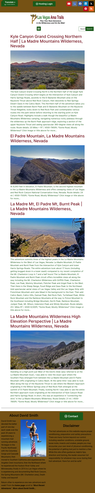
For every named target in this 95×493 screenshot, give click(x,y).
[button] (39, 29)
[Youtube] (69, 3)
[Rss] (91, 8)
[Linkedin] (85, 3)
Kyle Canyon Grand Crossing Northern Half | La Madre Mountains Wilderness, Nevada (46, 41)
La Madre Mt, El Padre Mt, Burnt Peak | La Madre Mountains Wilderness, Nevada (46, 209)
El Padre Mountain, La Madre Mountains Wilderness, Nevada (47, 138)
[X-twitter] (91, 3)
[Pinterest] (85, 8)
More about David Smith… (24, 488)
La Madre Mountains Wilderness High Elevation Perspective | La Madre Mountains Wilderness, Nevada (45, 321)
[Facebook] (80, 3)
